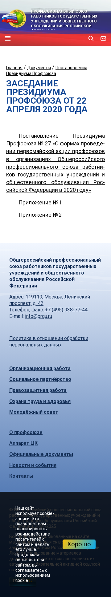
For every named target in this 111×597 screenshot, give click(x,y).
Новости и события (32, 465)
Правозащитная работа (38, 390)
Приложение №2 (40, 215)
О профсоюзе (26, 432)
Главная (14, 67)
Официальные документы (41, 454)
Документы (39, 67)
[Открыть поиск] (91, 38)
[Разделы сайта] (7, 38)
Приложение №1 (40, 202)
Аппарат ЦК (23, 443)
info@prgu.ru (38, 316)
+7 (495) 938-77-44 (66, 310)
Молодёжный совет (33, 412)
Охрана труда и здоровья (40, 401)
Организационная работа (40, 368)
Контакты (21, 476)
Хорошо (79, 544)
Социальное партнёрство (40, 379)
